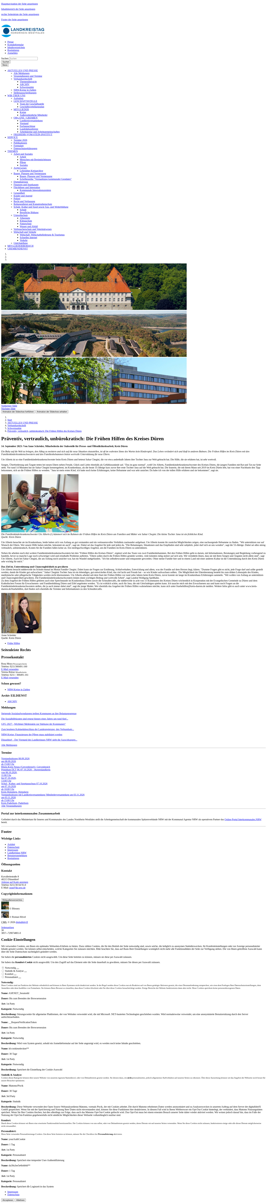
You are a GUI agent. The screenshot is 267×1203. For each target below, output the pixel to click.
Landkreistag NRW (16, 852)
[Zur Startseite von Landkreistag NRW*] (22, 36)
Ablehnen (20, 1200)
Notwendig (10, 967)
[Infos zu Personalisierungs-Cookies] (20, 977)
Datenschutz (13, 847)
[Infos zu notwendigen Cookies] (18, 968)
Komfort (9, 974)
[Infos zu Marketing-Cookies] (25, 971)
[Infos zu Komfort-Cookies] (15, 974)
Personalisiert (11, 977)
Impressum (12, 850)
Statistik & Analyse (14, 971)
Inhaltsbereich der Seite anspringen (18, 9)
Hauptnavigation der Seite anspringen (19, 3)
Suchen (4, 58)
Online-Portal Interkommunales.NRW (243, 819)
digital (22, 922)
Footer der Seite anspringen (14, 19)
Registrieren (13, 858)
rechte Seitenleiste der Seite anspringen (20, 14)
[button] (22, 70)
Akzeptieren (7, 1200)
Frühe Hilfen (13, 643)
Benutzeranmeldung (17, 855)
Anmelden (12, 53)
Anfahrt (11, 844)
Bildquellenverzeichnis (12, 900)
